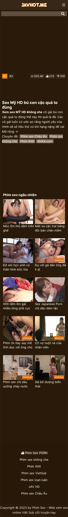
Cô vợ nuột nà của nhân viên (48, 345)
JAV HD (34, 486)
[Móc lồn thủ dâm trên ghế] (18, 211)
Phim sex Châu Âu (34, 136)
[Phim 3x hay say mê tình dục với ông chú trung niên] (18, 328)
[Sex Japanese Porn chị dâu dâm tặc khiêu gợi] (50, 289)
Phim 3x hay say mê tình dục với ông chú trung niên (17, 345)
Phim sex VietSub (34, 473)
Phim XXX (27, 141)
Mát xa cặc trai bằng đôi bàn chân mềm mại (50, 228)
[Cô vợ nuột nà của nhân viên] (50, 328)
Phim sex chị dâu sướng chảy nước (15, 384)
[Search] (63, 13)
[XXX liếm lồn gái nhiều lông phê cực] (18, 289)
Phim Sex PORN (36, 453)
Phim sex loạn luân (34, 480)
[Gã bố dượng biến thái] (50, 367)
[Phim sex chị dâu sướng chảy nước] (18, 367)
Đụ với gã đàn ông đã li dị (50, 267)
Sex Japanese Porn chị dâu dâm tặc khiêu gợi (48, 306)
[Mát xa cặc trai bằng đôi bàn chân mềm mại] (50, 211)
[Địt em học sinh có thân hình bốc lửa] (18, 250)
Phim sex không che (34, 459)
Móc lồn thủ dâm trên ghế (18, 228)
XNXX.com (44, 141)
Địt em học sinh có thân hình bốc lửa (16, 267)
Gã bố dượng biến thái (48, 384)
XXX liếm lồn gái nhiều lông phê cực (16, 306)
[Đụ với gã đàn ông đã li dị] (50, 250)
